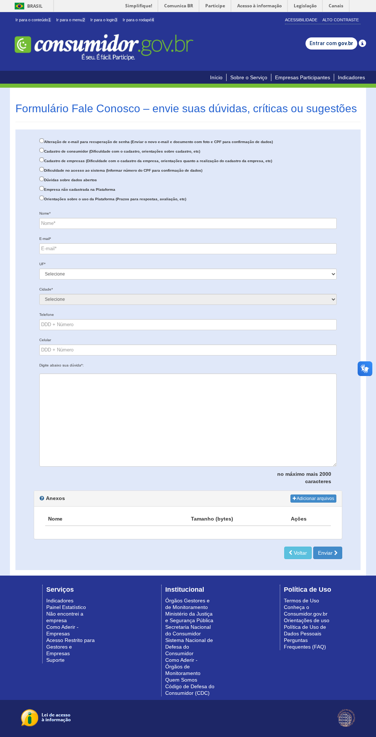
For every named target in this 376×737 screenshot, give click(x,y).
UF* (42, 264)
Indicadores (351, 77)
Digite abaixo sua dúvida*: (61, 365)
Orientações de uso (306, 620)
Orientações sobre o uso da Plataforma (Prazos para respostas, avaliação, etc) (115, 199)
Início (216, 77)
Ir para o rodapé (138, 20)
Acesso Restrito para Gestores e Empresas (70, 646)
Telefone (46, 315)
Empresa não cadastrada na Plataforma (79, 189)
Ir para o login (103, 20)
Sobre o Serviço (248, 77)
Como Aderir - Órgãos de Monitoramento (182, 666)
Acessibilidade (301, 20)
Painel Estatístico (66, 607)
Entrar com (331, 43)
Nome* (45, 213)
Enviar (326, 553)
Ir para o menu (70, 20)
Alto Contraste (340, 20)
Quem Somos (181, 680)
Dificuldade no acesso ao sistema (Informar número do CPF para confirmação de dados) (123, 170)
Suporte (55, 660)
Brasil (27, 6)
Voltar (299, 553)
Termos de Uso (301, 600)
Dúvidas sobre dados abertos (70, 180)
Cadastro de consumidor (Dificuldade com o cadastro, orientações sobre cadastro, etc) (122, 151)
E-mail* (45, 239)
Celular (45, 340)
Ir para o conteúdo (33, 20)
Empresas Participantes (302, 77)
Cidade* (46, 289)
